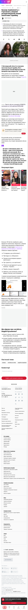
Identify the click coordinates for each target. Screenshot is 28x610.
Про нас (3, 408)
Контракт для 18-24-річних (9, 474)
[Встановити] (14, 601)
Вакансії (16, 417)
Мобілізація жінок (7, 473)
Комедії (5, 504)
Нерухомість (7, 524)
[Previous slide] (3, 286)
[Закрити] (25, 599)
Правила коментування (19, 411)
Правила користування (6, 421)
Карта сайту (17, 424)
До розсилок (8, 559)
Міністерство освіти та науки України (12, 512)
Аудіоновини (6, 445)
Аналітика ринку (7, 525)
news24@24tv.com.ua (6, 388)
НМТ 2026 (6, 516)
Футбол (5, 537)
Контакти (17, 415)
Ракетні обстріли (7, 452)
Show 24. (23, 77)
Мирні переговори (8, 456)
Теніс (5, 539)
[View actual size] (21, 281)
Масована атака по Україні (9, 460)
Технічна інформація (19, 413)
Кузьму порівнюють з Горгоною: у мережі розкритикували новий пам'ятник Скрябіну (20, 5)
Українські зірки (9, 5)
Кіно (5, 497)
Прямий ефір (6, 441)
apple (14, 568)
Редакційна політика (6, 412)
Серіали (5, 506)
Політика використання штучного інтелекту (6, 426)
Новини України (7, 439)
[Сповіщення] (26, 2)
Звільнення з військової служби (10, 469)
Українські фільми (8, 501)
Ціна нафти (6, 484)
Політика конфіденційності (7, 423)
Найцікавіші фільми (8, 499)
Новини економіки (8, 482)
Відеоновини (6, 443)
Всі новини (6, 436)
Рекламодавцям (5, 419)
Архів (16, 422)
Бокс (5, 535)
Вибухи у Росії (7, 461)
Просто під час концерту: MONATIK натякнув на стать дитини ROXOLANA (13, 105)
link (15, 394)
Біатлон (5, 540)
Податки (5, 491)
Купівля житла (7, 527)
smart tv (5, 572)
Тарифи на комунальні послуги (10, 489)
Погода (5, 446)
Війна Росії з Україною (9, 451)
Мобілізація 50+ (7, 471)
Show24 (3, 5)
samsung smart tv (14, 572)
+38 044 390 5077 (18, 388)
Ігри (16, 426)
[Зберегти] (24, 39)
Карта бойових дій (8, 454)
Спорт (5, 533)
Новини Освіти (7, 511)
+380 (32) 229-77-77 (9, 590)
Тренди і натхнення (8, 529)
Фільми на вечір (7, 503)
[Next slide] (24, 286)
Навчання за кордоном (9, 519)
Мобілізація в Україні (9, 468)
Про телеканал (5, 414)
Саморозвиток (7, 517)
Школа (5, 514)
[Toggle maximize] (25, 281)
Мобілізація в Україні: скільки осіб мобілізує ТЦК (14, 478)
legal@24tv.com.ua (16, 591)
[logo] (8, 2)
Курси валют (6, 486)
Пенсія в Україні (7, 493)
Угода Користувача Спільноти (19, 409)
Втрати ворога (7, 463)
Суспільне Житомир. (15, 116)
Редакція (3, 410)
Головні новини (7, 438)
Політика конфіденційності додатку (7, 429)
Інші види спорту (7, 542)
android (5, 568)
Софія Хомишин (7, 18)
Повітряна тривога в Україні (10, 458)
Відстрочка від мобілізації (9, 476)
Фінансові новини (8, 488)
